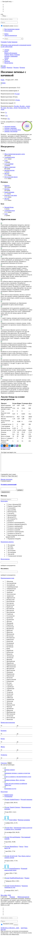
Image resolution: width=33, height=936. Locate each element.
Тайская (9, 690)
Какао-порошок (9, 192)
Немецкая (10, 672)
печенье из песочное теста (12, 129)
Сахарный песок (9, 157)
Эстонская (10, 716)
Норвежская (10, 674)
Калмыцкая (10, 643)
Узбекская (10, 697)
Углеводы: (4, 755)
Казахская (10, 641)
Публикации (8, 796)
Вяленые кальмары (24, 820)
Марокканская (11, 665)
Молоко (6, 173)
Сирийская (10, 686)
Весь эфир (4, 895)
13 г (6, 115)
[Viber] (17, 446)
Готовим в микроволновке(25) (17, 524)
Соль (6, 160)
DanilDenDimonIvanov (16, 878)
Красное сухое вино (10, 195)
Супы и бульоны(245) (14, 504)
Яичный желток (9, 170)
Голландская (10, 616)
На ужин (3, 108)
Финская (9, 703)
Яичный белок (9, 207)
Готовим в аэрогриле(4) (15, 528)
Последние (4, 791)
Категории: (4, 501)
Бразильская (10, 605)
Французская (11, 705)
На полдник (11, 550)
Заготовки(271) (12, 519)
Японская (10, 719)
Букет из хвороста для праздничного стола (17, 776)
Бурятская (10, 607)
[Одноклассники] (7, 446)
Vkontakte (4, 42)
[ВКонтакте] (2, 446)
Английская (10, 590)
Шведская (10, 710)
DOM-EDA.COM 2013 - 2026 (10, 928)
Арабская (9, 592)
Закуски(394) (12, 510)
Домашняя (10, 623)
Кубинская (10, 652)
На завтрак (11, 545)
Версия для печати (6, 479)
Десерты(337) (12, 517)
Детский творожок (26, 799)
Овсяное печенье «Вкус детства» (14, 780)
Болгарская (10, 603)
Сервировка (14, 56)
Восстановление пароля (11, 29)
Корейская (10, 650)
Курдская (9, 654)
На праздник (22, 108)
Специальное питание (15, 556)
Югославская (11, 717)
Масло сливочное (9, 167)
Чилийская (10, 708)
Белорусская (10, 599)
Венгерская (10, 610)
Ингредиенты (8, 63)
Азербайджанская (12, 587)
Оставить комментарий (8, 484)
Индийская (10, 628)
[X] (4, 446)
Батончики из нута (10, 788)
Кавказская (10, 639)
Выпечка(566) (12, 515)
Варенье (7, 185)
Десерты (16, 67)
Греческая (10, 617)
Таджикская (10, 688)
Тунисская (10, 694)
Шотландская (11, 714)
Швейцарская (11, 712)
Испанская (10, 636)
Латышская (10, 656)
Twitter (9, 42)
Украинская (10, 699)
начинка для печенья (10, 131)
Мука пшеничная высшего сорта (14, 154)
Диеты (12, 54)
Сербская (9, 685)
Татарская (10, 692)
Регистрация (8, 31)
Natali (2, 80)
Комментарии (8, 795)
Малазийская (11, 661)
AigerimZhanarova (14, 868)
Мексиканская (11, 666)
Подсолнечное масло (11, 177)
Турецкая (9, 696)
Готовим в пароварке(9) (15, 526)
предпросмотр (5, 492)
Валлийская (10, 608)
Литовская (10, 657)
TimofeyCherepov (15, 807)
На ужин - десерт (12, 108)
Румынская (10, 681)
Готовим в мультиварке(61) (16, 522)
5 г (6, 112)
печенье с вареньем (10, 128)
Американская (11, 588)
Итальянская (10, 637)
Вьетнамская (11, 612)
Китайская (10, 647)
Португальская (11, 679)
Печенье (22, 67)
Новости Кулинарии (10, 53)
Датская (9, 621)
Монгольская (11, 670)
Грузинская (10, 619)
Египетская (10, 627)
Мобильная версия (23, 897)
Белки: (3, 738)
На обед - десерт (25, 106)
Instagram (14, 42)
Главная (3, 67)
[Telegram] (15, 446)
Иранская (10, 632)
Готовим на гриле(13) (14, 533)
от (1, 725)
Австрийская (11, 585)
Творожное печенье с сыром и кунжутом (17, 773)
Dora (11, 827)
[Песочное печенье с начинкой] (3, 83)
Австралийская (11, 583)
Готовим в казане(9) (14, 530)
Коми (8, 648)
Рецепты (7, 61)
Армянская (10, 596)
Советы (6, 54)
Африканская (11, 597)
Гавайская (10, 614)
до (17, 725)
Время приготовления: (8, 722)
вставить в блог (6, 447)
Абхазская (10, 581)
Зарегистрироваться (10, 35)
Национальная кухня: (7, 578)
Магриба (9, 659)
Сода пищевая (8, 164)
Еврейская (10, 625)
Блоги (6, 51)
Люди (6, 59)
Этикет (6, 58)
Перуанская (10, 676)
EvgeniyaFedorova (15, 886)
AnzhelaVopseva (14, 799)
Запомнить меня (8, 26)
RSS (9, 895)
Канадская (10, 645)
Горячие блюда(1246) (14, 506)
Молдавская (10, 668)
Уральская (10, 701)
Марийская (10, 663)
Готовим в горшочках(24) (16, 531)
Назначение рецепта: (7, 542)
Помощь (12, 897)
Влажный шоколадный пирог (15, 869)
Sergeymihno (13, 820)
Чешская (9, 706)
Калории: (4, 730)
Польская (9, 677)
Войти (16, 26)
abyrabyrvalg (13, 856)
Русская (17, 94)
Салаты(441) (11, 508)
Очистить (4, 763)
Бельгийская (10, 601)
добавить (20, 490)
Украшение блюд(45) (14, 538)
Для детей (11, 554)
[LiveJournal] (12, 446)
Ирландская (10, 634)
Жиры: (3, 746)
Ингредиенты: (5, 559)
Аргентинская (11, 594)
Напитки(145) (12, 511)
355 (27, 125)
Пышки (27, 878)
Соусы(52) (11, 513)
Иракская (9, 630)
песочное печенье (9, 126)
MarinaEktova (14, 846)
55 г (9, 118)
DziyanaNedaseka (15, 837)
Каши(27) (11, 520)
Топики (6, 49)
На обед (16, 106)
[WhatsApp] (20, 446)
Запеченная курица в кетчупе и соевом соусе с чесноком (18, 828)
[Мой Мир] (9, 446)
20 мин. (17, 100)
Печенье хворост (9, 769)
